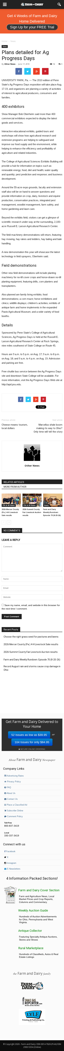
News (5, 46)
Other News (9, 64)
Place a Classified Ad (16, 805)
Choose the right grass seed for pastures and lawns (31, 636)
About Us (10, 793)
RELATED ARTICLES (14, 482)
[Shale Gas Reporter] (32, 1005)
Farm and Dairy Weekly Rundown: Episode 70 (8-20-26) (52, 512)
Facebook (10, 851)
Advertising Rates (15, 776)
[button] (59, 4)
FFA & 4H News (9, 505)
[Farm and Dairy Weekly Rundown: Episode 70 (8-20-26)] (52, 500)
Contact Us (12, 799)
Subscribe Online (14, 811)
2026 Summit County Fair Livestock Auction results (31, 512)
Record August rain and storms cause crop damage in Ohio (32, 668)
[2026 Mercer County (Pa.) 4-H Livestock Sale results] (11, 500)
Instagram (11, 863)
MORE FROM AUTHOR (15, 486)
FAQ (8, 787)
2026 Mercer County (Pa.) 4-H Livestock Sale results (10, 512)
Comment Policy (14, 816)
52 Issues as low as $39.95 (29, 735)
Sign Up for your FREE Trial (32, 27)
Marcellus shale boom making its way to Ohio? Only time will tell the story (48, 428)
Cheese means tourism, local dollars (15, 426)
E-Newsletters (13, 869)
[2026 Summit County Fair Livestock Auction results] (32, 500)
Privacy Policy (13, 781)
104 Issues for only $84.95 (32, 742)
